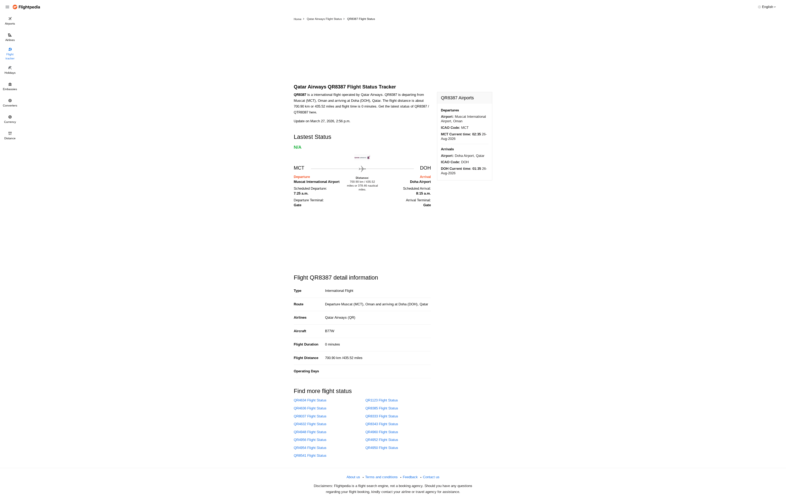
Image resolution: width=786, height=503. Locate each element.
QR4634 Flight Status (310, 400)
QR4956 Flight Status (310, 440)
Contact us (431, 477)
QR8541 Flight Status (310, 456)
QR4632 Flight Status (310, 424)
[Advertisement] (393, 53)
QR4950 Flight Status (381, 448)
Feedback (410, 477)
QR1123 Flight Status (381, 400)
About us (353, 477)
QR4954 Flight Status (310, 448)
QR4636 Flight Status (310, 408)
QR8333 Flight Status (381, 416)
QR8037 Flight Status (310, 416)
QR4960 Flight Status (381, 432)
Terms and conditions (381, 477)
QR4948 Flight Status (310, 432)
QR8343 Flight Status (381, 424)
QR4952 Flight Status (381, 440)
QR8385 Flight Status (381, 408)
